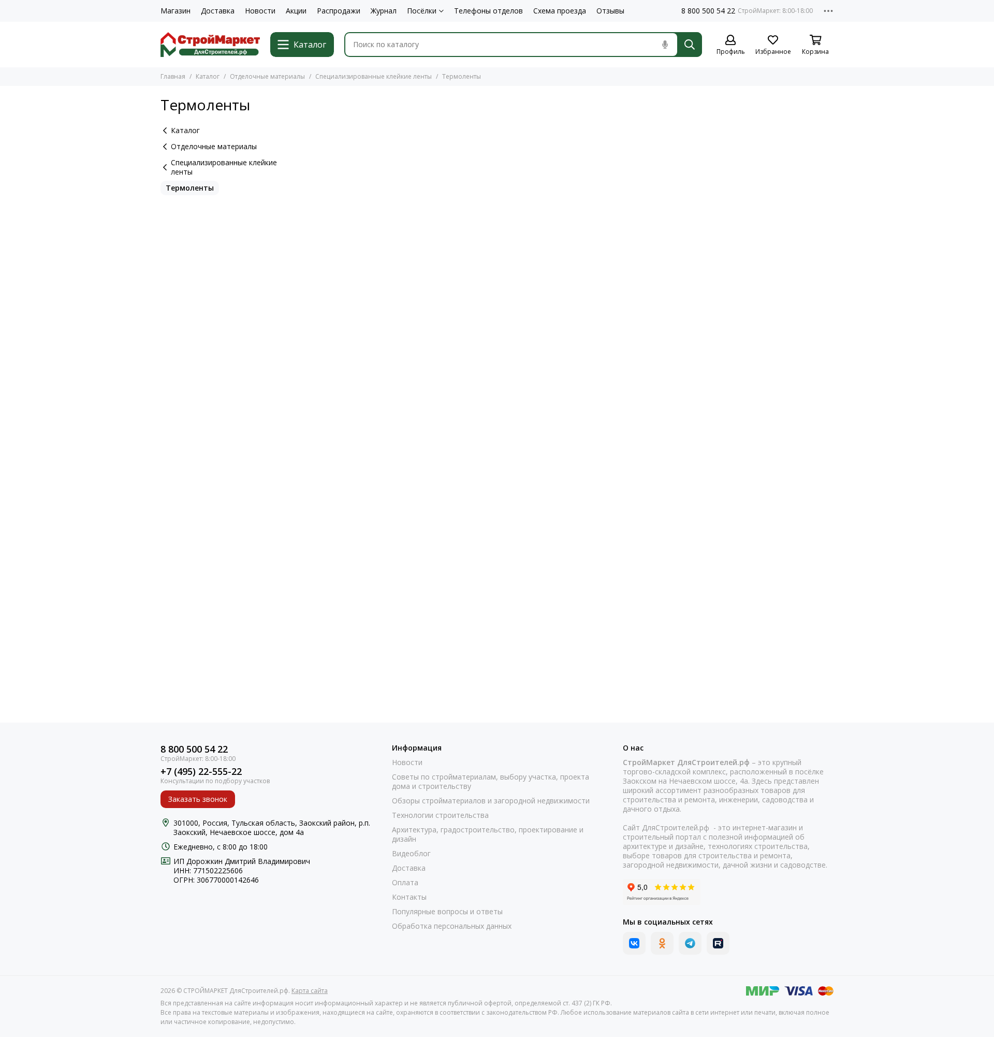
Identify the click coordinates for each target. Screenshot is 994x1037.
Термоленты (190, 188)
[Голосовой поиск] (665, 44)
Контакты (409, 897)
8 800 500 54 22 (708, 11)
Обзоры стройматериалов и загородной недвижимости (491, 800)
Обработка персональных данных (451, 926)
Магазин (175, 11)
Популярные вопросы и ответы (447, 911)
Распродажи (338, 11)
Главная (172, 76)
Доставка (218, 11)
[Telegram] (690, 943)
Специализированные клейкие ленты (373, 76)
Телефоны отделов (488, 11)
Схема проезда (559, 11)
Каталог (208, 76)
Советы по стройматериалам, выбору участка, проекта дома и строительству (490, 781)
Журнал (384, 11)
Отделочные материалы (267, 76)
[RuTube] (718, 943)
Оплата (405, 882)
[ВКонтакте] (634, 943)
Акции (296, 11)
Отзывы (610, 11)
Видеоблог (411, 853)
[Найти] (689, 44)
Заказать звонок (197, 799)
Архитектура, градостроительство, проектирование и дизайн (487, 834)
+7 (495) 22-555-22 (201, 771)
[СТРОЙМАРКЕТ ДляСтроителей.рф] (210, 44)
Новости (260, 11)
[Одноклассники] (662, 943)
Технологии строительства (440, 815)
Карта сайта (309, 990)
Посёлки (421, 11)
